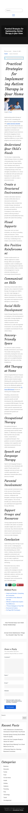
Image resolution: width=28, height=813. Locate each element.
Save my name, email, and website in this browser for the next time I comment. (14, 701)
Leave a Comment (13, 53)
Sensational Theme (18, 810)
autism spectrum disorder (13, 123)
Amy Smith (8, 51)
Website (6, 690)
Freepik (10, 112)
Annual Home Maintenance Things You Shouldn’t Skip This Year (14, 634)
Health (6, 53)
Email (6, 683)
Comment (7, 657)
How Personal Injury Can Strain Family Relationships (13, 624)
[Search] (16, 10)
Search (3, 715)
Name (6, 675)
